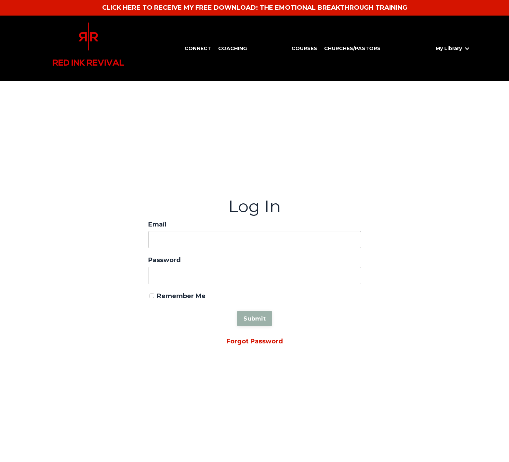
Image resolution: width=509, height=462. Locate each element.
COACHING (232, 48)
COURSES (304, 48)
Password (164, 260)
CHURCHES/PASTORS (352, 48)
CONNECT (198, 48)
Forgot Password (254, 341)
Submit (254, 318)
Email (157, 224)
